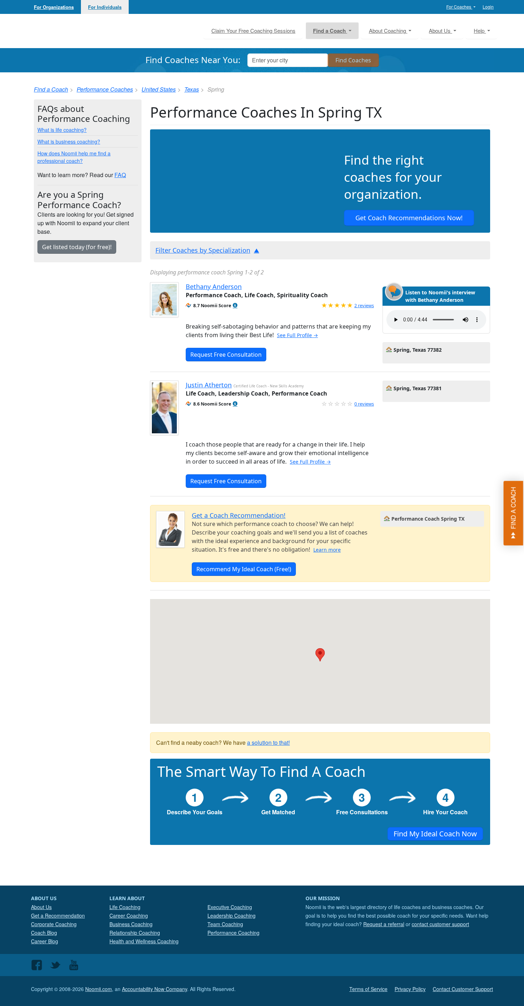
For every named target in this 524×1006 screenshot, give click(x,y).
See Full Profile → (297, 335)
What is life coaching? (62, 129)
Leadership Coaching (231, 915)
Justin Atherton (209, 385)
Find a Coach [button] (330, 31)
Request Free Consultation (226, 354)
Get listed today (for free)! (77, 247)
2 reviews (364, 305)
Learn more (327, 549)
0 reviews (364, 404)
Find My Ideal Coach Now (435, 834)
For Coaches (459, 7)
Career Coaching (128, 915)
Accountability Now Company (154, 988)
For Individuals (105, 7)
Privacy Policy (410, 988)
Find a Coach (51, 89)
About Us (41, 906)
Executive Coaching (229, 906)
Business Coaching (131, 924)
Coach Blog (44, 932)
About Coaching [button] (388, 30)
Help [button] (480, 30)
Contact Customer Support (463, 988)
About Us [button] (440, 30)
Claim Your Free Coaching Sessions (253, 30)
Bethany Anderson (214, 286)
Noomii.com (98, 988)
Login (488, 7)
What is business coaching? (68, 141)
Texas (191, 89)
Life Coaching (124, 906)
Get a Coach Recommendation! (239, 515)
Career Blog (44, 941)
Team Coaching (225, 924)
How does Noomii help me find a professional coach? (74, 157)
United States (159, 89)
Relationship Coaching (134, 932)
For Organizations (54, 7)
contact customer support (440, 924)
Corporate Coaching (54, 924)
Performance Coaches (105, 89)
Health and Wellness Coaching (144, 941)
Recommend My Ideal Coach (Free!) (243, 569)
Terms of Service (368, 988)
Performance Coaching (233, 932)
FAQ (120, 175)
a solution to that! (268, 742)
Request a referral (383, 924)
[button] (235, 305)
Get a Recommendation (58, 915)
